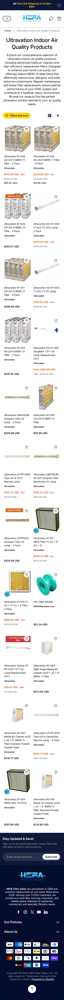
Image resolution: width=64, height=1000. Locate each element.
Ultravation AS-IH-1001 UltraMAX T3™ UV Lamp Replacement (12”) (46, 353)
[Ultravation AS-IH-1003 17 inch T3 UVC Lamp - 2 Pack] (46, 206)
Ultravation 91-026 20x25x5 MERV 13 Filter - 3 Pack (14, 227)
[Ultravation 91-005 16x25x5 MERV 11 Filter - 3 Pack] (46, 138)
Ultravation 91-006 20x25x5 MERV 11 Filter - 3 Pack (14, 160)
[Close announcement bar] (59, 5)
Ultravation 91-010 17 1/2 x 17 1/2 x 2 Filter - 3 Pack (16, 605)
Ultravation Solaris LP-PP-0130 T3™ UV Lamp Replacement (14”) (16, 671)
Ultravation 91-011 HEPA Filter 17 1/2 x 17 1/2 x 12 (45, 542)
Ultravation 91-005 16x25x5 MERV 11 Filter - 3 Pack (46, 160)
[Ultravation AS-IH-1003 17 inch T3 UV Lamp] (46, 270)
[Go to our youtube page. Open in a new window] (39, 912)
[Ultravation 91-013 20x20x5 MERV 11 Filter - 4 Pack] (17, 270)
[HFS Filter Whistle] (46, 584)
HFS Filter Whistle (43, 601)
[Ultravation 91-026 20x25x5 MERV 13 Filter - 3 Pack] (17, 206)
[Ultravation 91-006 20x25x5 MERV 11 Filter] (46, 397)
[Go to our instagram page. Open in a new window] (25, 912)
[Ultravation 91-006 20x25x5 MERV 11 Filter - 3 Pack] (17, 138)
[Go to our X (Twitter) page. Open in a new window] (32, 912)
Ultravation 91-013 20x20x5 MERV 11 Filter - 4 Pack (14, 291)
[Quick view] (56, 320)
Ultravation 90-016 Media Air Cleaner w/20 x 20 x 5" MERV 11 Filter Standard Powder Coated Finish (46, 806)
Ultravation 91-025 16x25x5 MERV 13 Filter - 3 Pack (14, 351)
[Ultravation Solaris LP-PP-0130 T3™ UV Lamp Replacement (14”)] (17, 647)
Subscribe (51, 856)
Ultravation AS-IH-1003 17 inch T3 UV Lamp (46, 289)
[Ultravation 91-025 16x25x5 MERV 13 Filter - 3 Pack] (17, 330)
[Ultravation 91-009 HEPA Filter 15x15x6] (17, 781)
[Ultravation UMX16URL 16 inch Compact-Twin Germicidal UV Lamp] (46, 456)
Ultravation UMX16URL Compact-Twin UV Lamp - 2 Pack (17, 419)
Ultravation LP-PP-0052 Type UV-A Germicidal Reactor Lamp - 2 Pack (46, 736)
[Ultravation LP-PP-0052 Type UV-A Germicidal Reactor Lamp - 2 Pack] (46, 715)
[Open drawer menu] (7, 18)
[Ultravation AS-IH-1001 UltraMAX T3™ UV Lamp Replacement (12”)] (46, 330)
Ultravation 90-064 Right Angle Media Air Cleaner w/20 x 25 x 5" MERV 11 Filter (46, 671)
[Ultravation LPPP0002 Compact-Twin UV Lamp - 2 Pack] (17, 520)
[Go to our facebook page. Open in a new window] (18, 912)
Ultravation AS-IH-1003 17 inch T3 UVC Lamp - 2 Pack (46, 227)
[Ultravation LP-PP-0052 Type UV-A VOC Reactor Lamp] (17, 456)
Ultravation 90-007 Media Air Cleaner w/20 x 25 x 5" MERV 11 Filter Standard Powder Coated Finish (17, 740)
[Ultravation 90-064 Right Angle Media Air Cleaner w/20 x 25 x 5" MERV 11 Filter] (46, 647)
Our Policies (13, 922)
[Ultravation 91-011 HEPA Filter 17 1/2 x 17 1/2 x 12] (46, 520)
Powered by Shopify (43, 979)
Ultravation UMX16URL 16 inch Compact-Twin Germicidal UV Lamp (46, 478)
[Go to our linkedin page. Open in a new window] (46, 912)
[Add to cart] (26, 129)
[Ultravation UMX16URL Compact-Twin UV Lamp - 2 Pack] (17, 397)
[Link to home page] (32, 877)
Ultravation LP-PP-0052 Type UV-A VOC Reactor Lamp (17, 478)
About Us (11, 931)
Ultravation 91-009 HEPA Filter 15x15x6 (15, 801)
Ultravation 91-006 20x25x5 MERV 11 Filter (43, 419)
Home (8, 30)
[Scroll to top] (32, 989)
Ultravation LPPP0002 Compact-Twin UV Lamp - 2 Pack (16, 542)
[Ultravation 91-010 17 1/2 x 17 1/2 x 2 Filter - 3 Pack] (17, 584)
